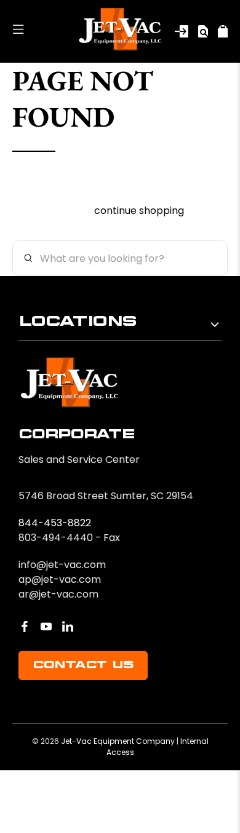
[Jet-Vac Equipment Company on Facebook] (24, 626)
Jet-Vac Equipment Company (118, 741)
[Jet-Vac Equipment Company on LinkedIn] (68, 626)
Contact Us (83, 665)
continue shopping (139, 210)
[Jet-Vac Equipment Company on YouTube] (46, 626)
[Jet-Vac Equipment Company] (120, 31)
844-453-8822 (54, 523)
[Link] (181, 31)
